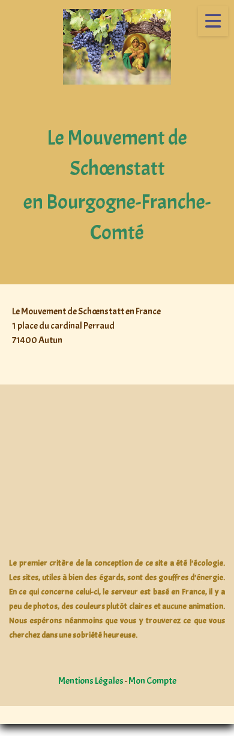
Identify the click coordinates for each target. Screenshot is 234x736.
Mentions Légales (91, 681)
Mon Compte (152, 681)
